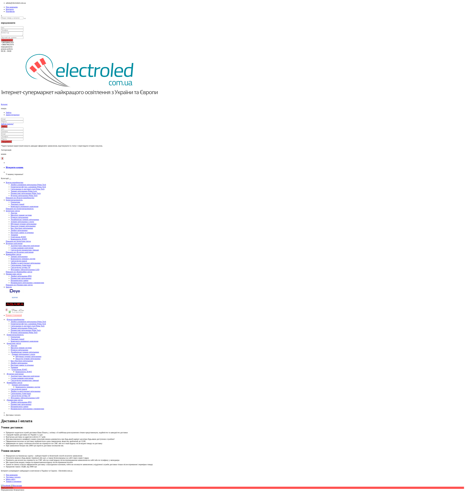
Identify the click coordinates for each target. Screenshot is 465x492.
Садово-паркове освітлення (22, 248)
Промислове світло (14, 274)
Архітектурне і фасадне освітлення (25, 246)
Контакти (10, 9)
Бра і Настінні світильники (22, 228)
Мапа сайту (10, 479)
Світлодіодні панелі (19, 261)
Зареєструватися (12, 115)
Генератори (15, 202)
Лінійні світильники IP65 (21, 276)
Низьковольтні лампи (19, 280)
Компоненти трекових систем (23, 259)
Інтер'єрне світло (13, 211)
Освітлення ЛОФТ (18, 237)
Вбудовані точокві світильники (23, 224)
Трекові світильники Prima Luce (24, 191)
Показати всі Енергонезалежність (20, 209)
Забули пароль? (7, 124)
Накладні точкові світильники (23, 226)
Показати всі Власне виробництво (20, 198)
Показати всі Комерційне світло (19, 272)
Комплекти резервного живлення (24, 206)
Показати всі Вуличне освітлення (19, 252)
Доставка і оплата (13, 477)
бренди (9, 287)
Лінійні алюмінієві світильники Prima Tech (28, 185)
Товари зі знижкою (13, 481)
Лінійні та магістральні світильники (25, 263)
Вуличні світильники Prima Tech (24, 196)
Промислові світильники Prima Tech (26, 193)
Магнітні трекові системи (21, 215)
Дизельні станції (17, 204)
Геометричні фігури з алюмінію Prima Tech (28, 187)
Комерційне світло (13, 254)
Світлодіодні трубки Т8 (20, 267)
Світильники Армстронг (21, 265)
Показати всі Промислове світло (19, 285)
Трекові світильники (19, 256)
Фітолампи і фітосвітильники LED (25, 270)
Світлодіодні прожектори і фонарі (25, 250)
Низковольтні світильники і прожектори (27, 283)
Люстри (14, 213)
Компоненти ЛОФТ (19, 239)
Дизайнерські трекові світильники (25, 219)
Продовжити (6, 142)
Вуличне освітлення (14, 243)
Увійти (8, 113)
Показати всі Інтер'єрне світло (18, 241)
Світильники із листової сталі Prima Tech (27, 189)
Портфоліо (10, 11)
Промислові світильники (21, 278)
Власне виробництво (14, 182)
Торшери (14, 235)
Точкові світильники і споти (22, 222)
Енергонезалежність (14, 200)
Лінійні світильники (19, 230)
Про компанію (12, 7)
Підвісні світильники (19, 217)
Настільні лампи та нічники (22, 233)
